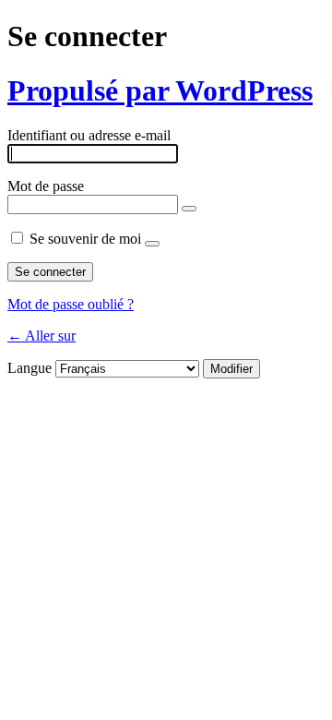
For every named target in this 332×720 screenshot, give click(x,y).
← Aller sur (41, 335)
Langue (29, 368)
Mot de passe (45, 186)
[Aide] (152, 243)
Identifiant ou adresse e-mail (89, 135)
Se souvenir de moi (85, 238)
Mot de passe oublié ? (70, 304)
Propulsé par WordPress (160, 90)
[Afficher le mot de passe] (189, 208)
